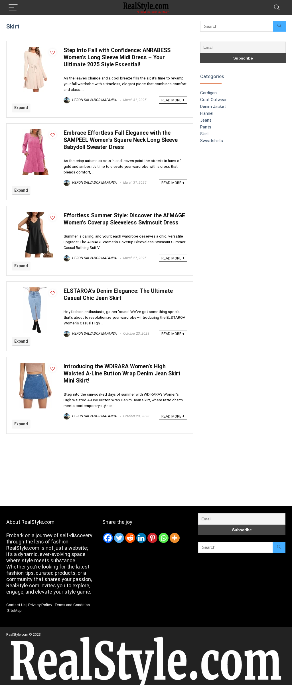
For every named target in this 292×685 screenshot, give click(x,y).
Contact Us (16, 605)
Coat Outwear (213, 99)
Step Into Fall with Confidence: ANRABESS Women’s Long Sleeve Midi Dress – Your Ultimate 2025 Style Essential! (117, 57)
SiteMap (14, 610)
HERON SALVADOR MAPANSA (94, 100)
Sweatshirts (211, 140)
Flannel (206, 113)
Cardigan (208, 92)
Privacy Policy (40, 605)
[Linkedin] (141, 538)
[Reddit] (130, 538)
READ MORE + (172, 100)
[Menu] (13, 7)
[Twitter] (119, 538)
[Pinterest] (152, 538)
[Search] (277, 7)
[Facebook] (108, 538)
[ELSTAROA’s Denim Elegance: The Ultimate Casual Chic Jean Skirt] (35, 290)
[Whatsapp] (164, 538)
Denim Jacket (213, 106)
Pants (205, 127)
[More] (175, 538)
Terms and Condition (72, 605)
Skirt (204, 133)
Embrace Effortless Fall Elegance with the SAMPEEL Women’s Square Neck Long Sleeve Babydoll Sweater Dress (121, 140)
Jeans (206, 120)
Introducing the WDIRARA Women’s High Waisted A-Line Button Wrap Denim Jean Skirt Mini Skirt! (122, 373)
